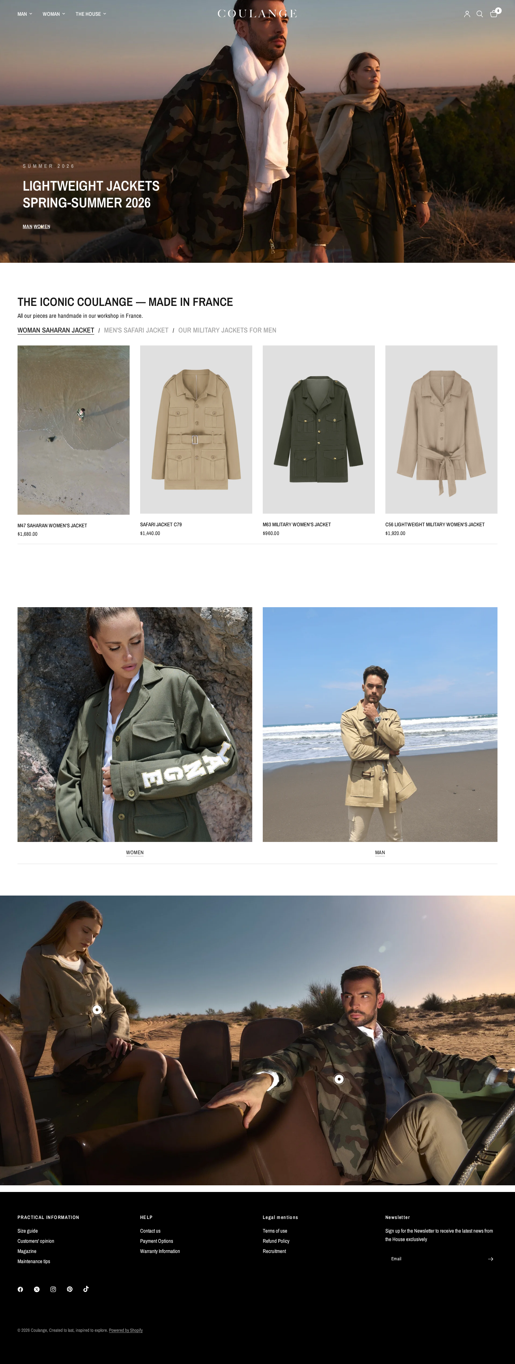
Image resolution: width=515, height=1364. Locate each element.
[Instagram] (58, 1289)
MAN (22, 14)
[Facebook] (25, 1289)
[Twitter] (41, 1289)
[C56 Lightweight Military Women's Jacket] (441, 429)
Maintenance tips (34, 1261)
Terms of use (275, 1230)
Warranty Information (160, 1251)
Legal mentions (280, 1217)
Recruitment (274, 1251)
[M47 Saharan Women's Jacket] (74, 430)
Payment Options (156, 1241)
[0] (492, 14)
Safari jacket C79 (161, 524)
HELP (146, 1217)
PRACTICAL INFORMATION (48, 1217)
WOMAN (51, 14)
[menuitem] (27, 14)
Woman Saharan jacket (56, 330)
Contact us (150, 1230)
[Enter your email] (490, 1258)
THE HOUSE (88, 14)
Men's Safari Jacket (136, 330)
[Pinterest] (74, 1289)
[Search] (480, 14)
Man (380, 852)
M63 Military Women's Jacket (297, 524)
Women (135, 852)
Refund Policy (276, 1241)
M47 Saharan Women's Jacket (52, 525)
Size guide (28, 1230)
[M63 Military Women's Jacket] (319, 429)
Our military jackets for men (227, 330)
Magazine (27, 1251)
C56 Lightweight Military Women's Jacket (435, 524)
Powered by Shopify (126, 1330)
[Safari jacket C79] (196, 429)
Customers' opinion (36, 1241)
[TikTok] (91, 1289)
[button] (27, 226)
